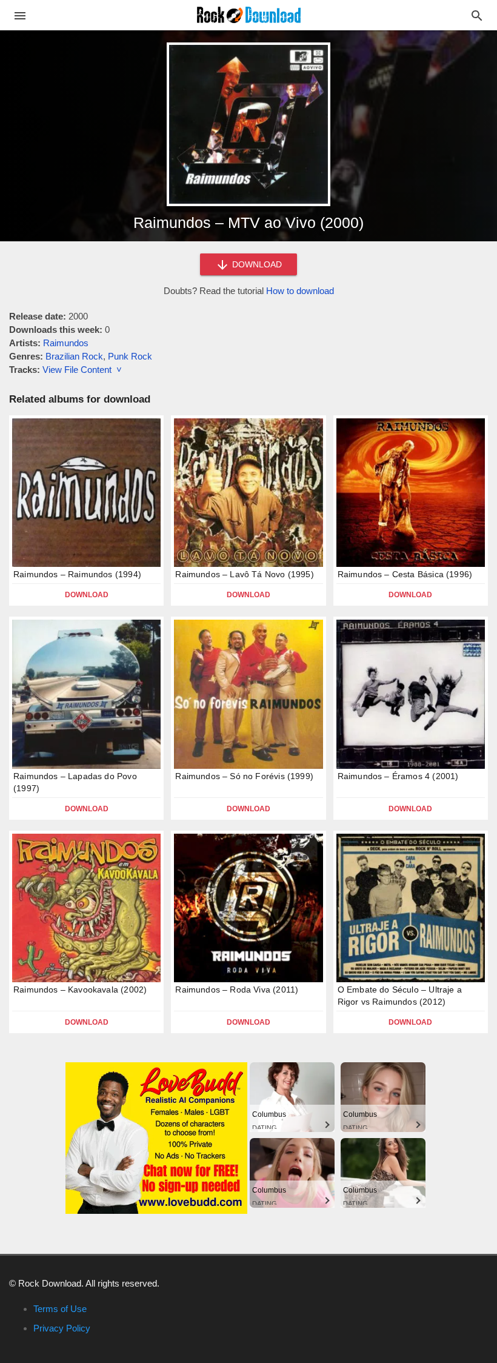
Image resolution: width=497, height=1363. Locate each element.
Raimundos (65, 343)
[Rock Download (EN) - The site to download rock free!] (249, 14)
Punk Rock (130, 356)
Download (86, 595)
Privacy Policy (61, 1328)
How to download (300, 291)
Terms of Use (60, 1309)
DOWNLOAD (256, 264)
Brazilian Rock (74, 356)
